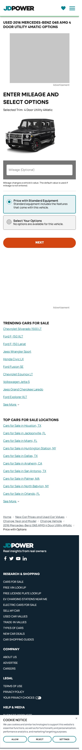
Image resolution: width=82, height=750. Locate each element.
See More (9, 404)
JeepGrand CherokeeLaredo (23, 389)
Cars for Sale (13, 582)
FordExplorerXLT (15, 397)
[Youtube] (18, 558)
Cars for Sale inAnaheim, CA (22, 463)
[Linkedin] (25, 558)
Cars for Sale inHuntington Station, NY (29, 448)
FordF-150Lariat (14, 344)
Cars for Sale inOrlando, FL (21, 494)
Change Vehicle (51, 521)
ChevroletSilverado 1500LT (22, 329)
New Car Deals (14, 634)
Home (7, 517)
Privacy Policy (13, 692)
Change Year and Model (19, 521)
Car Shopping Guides (18, 639)
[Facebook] (5, 558)
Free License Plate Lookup (22, 593)
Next (39, 242)
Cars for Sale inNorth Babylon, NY (26, 486)
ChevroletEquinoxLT (18, 374)
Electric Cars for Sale (20, 605)
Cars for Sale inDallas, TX (20, 456)
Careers (9, 668)
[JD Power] (18, 545)
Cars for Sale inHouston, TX (22, 425)
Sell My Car (11, 610)
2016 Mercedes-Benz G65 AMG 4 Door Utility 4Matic (37, 525)
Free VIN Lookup (14, 587)
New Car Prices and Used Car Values (39, 517)
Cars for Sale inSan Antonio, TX (24, 471)
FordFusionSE (13, 367)
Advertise (10, 663)
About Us (10, 657)
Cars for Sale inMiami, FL (20, 441)
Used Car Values (15, 616)
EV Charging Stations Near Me (25, 599)
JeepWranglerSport (17, 351)
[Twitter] (11, 558)
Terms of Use (12, 686)
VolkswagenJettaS (16, 382)
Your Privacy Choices (18, 697)
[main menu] (71, 8)
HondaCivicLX (13, 359)
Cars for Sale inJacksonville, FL (24, 433)
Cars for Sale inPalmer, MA (21, 478)
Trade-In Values (14, 622)
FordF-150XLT (13, 336)
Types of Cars (13, 628)
